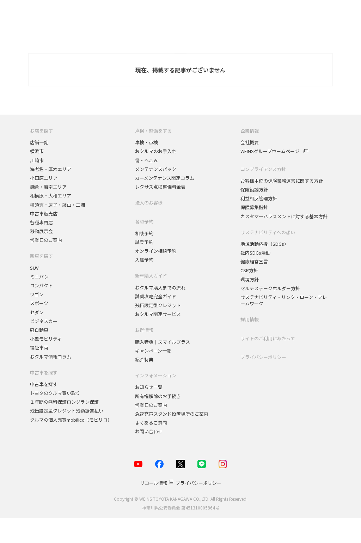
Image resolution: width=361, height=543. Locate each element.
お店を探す (41, 130)
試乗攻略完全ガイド (155, 296)
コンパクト (41, 285)
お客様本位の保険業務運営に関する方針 (281, 180)
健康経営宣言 (254, 261)
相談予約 (144, 233)
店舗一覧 (39, 142)
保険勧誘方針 (254, 189)
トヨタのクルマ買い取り (55, 393)
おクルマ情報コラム (50, 356)
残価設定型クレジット (158, 305)
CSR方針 (249, 270)
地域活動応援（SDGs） (264, 243)
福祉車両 (39, 347)
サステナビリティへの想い (267, 232)
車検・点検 (146, 142)
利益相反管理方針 (258, 198)
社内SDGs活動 (255, 252)
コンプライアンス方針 (263, 169)
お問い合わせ (149, 431)
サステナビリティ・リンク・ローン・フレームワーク (283, 300)
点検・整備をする (153, 130)
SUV (34, 267)
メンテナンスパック (155, 169)
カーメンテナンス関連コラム (164, 178)
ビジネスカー (43, 321)
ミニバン (39, 276)
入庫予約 (144, 259)
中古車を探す (43, 372)
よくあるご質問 (151, 422)
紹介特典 (144, 359)
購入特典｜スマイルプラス (162, 341)
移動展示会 (41, 231)
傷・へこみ (146, 160)
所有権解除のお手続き (158, 396)
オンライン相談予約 (155, 251)
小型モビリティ (46, 338)
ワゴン (37, 294)
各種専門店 (41, 222)
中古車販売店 (43, 213)
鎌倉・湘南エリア (48, 186)
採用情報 (249, 319)
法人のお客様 (149, 202)
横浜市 (37, 151)
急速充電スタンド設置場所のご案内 (171, 413)
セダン (37, 312)
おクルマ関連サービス (158, 314)
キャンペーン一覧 (153, 350)
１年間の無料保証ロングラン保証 (64, 401)
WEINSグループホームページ (269, 151)
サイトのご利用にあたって (267, 338)
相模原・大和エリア (50, 195)
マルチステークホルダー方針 (270, 288)
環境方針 (249, 279)
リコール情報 (153, 483)
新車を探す (41, 255)
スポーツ (39, 303)
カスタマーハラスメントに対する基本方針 (284, 216)
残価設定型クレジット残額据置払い (66, 410)
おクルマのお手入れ (155, 151)
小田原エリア (43, 178)
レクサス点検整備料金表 (160, 186)
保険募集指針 (254, 207)
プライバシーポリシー (263, 357)
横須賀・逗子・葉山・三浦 (57, 204)
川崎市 (37, 160)
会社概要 (249, 142)
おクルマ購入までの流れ (160, 287)
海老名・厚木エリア (50, 169)
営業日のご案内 (46, 240)
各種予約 (144, 221)
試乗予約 (144, 242)
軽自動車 (39, 330)
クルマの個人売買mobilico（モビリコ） (71, 419)
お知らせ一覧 (149, 387)
